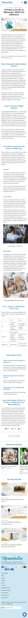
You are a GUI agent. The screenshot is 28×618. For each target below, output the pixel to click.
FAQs (2, 575)
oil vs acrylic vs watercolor (14, 7)
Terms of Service (5, 595)
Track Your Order (5, 587)
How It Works (4, 573)
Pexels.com (19, 246)
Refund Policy (4, 597)
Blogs (2, 582)
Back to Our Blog (15, 436)
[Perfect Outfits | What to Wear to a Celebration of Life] (14, 511)
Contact (3, 585)
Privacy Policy (4, 592)
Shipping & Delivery (6, 590)
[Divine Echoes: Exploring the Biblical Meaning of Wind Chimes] (14, 534)
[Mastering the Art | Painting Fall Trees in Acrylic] (14, 489)
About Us (3, 580)
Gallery (3, 578)
